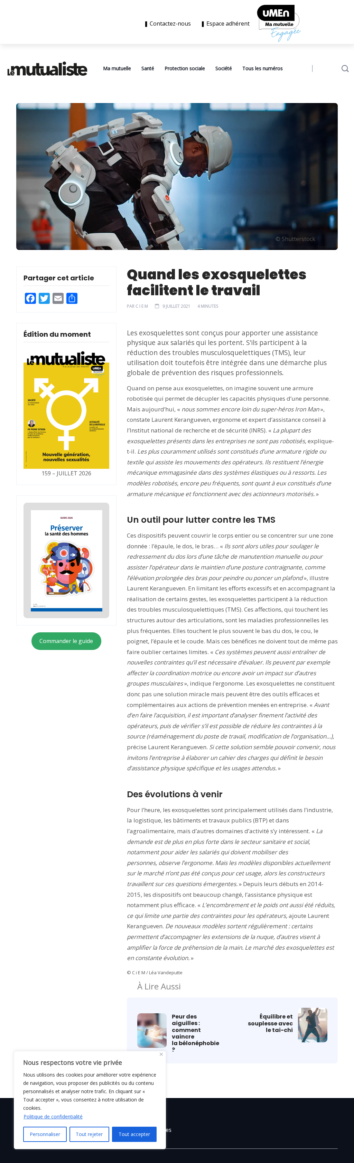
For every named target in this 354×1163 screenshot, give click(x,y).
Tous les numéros (262, 68)
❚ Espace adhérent (225, 23)
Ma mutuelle (117, 68)
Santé (147, 68)
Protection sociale (185, 68)
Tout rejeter (89, 1134)
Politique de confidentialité (53, 1116)
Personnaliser (45, 1134)
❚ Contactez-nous (169, 23)
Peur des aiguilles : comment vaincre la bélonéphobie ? (196, 1033)
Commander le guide (66, 641)
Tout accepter (134, 1134)
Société (223, 68)
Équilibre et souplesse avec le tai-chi (270, 1023)
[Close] (161, 1054)
